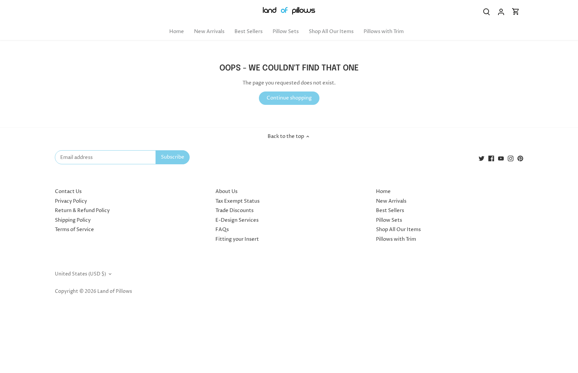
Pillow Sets (389, 220)
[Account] (501, 12)
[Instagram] (510, 158)
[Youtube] (501, 158)
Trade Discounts (234, 210)
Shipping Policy (73, 220)
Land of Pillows (114, 292)
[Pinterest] (520, 158)
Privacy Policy (71, 201)
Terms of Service (74, 229)
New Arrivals (391, 201)
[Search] (486, 12)
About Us (226, 191)
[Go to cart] (516, 12)
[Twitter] (481, 158)
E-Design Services (237, 220)
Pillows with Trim (396, 239)
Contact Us (68, 191)
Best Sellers (390, 210)
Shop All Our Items (398, 229)
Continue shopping (289, 98)
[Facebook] (491, 158)
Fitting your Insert (237, 239)
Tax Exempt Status (237, 201)
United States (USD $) (80, 274)
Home (383, 191)
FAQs (222, 229)
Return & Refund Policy (82, 210)
